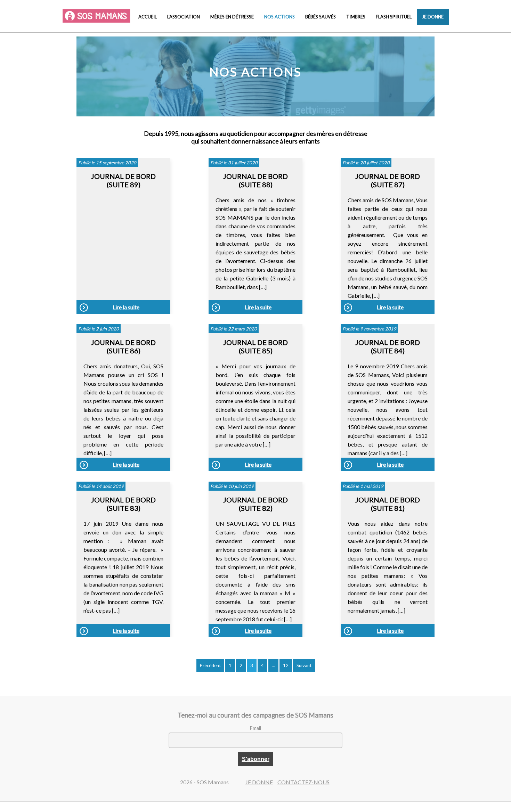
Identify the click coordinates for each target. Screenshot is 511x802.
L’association (183, 16)
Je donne (433, 16)
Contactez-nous (303, 782)
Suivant (304, 665)
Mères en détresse (232, 16)
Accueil (147, 16)
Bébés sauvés (320, 16)
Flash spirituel (394, 16)
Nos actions (279, 16)
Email (255, 728)
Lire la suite (126, 307)
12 (286, 665)
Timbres (355, 16)
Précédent (210, 665)
